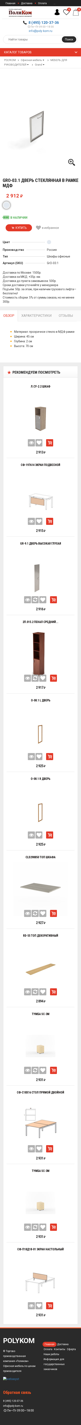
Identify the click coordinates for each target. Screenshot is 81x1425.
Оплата (42, 3)
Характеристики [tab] (36, 316)
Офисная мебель (31, 60)
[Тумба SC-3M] (40, 1046)
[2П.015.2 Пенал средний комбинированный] (40, 654)
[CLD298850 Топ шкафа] (40, 889)
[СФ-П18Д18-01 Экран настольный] (40, 1281)
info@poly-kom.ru (40, 31)
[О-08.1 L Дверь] (40, 732)
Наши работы (51, 1354)
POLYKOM (10, 60)
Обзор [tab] (8, 316)
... (54, 3)
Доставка (26, 3)
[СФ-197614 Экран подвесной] (40, 497)
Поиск (69, 39)
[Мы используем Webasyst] (11, 1378)
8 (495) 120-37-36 (43, 22)
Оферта (71, 1349)
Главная (10, 3)
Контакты (59, 1349)
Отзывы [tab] (66, 316)
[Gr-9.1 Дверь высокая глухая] (40, 575)
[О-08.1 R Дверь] (40, 810)
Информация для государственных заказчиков (54, 1364)
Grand (38, 64)
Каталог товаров (18, 52)
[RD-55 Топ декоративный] (40, 967)
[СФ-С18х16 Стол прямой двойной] (40, 1124)
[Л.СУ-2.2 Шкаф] (40, 418)
